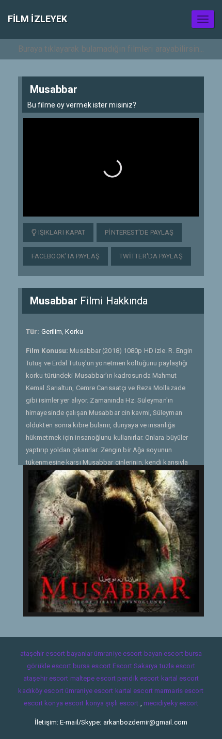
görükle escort (49, 666)
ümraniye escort (89, 691)
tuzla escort (177, 666)
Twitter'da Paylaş (151, 256)
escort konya (43, 703)
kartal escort (180, 678)
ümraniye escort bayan (128, 653)
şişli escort (121, 703)
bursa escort (92, 666)
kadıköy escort (40, 691)
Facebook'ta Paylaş (65, 256)
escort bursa (183, 653)
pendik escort (138, 678)
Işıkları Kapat (61, 232)
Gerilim (51, 331)
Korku (74, 331)
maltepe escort (93, 678)
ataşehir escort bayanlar (56, 653)
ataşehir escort (46, 678)
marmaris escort (179, 691)
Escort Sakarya (135, 666)
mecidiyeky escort (171, 703)
